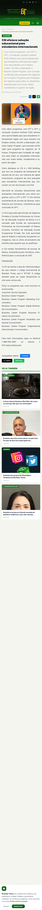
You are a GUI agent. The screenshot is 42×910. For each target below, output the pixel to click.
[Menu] (37, 23)
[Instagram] (23, 2)
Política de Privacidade (18, 901)
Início (3, 29)
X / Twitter (7, 360)
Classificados (24, 23)
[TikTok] (26, 2)
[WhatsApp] (36, 2)
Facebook (25, 356)
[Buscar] (33, 23)
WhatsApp (19, 360)
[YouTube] (29, 2)
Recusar (6, 906)
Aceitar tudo (18, 906)
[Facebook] (33, 2)
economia (10, 29)
